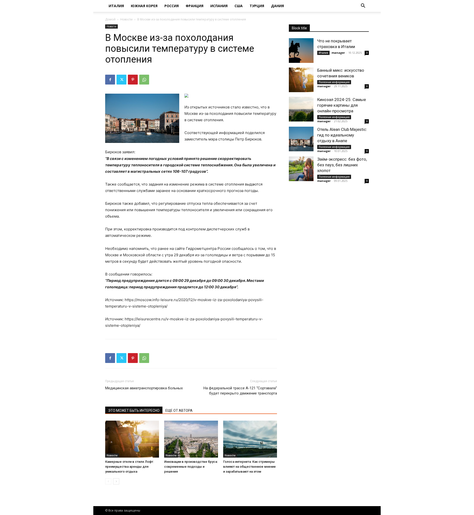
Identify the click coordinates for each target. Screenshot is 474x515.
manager (338, 52)
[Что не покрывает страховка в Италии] (301, 50)
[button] (363, 6)
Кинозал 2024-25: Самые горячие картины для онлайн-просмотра (341, 105)
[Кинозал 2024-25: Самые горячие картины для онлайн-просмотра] (301, 109)
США (239, 5)
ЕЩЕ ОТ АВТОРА (179, 410)
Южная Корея (144, 5)
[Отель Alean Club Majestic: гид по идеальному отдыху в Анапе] (301, 139)
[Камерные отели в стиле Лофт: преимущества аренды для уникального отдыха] (132, 439)
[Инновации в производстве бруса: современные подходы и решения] (191, 439)
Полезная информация (334, 82)
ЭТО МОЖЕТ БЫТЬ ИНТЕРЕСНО (133, 410)
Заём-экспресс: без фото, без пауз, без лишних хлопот (342, 165)
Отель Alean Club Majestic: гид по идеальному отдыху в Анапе (342, 135)
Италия (116, 5)
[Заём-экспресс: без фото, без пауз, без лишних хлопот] (301, 168)
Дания (277, 5)
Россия (171, 5)
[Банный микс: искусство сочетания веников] (301, 80)
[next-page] (116, 481)
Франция (194, 5)
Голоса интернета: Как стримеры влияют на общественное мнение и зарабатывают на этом (249, 466)
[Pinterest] (133, 80)
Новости (126, 19)
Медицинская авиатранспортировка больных (144, 388)
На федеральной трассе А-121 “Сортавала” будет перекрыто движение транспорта (240, 390)
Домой (110, 19)
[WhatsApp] (144, 80)
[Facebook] (110, 80)
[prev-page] (108, 481)
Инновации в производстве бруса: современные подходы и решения (191, 466)
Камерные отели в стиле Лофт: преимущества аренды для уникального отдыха (129, 466)
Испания (219, 5)
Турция (257, 5)
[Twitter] (121, 80)
